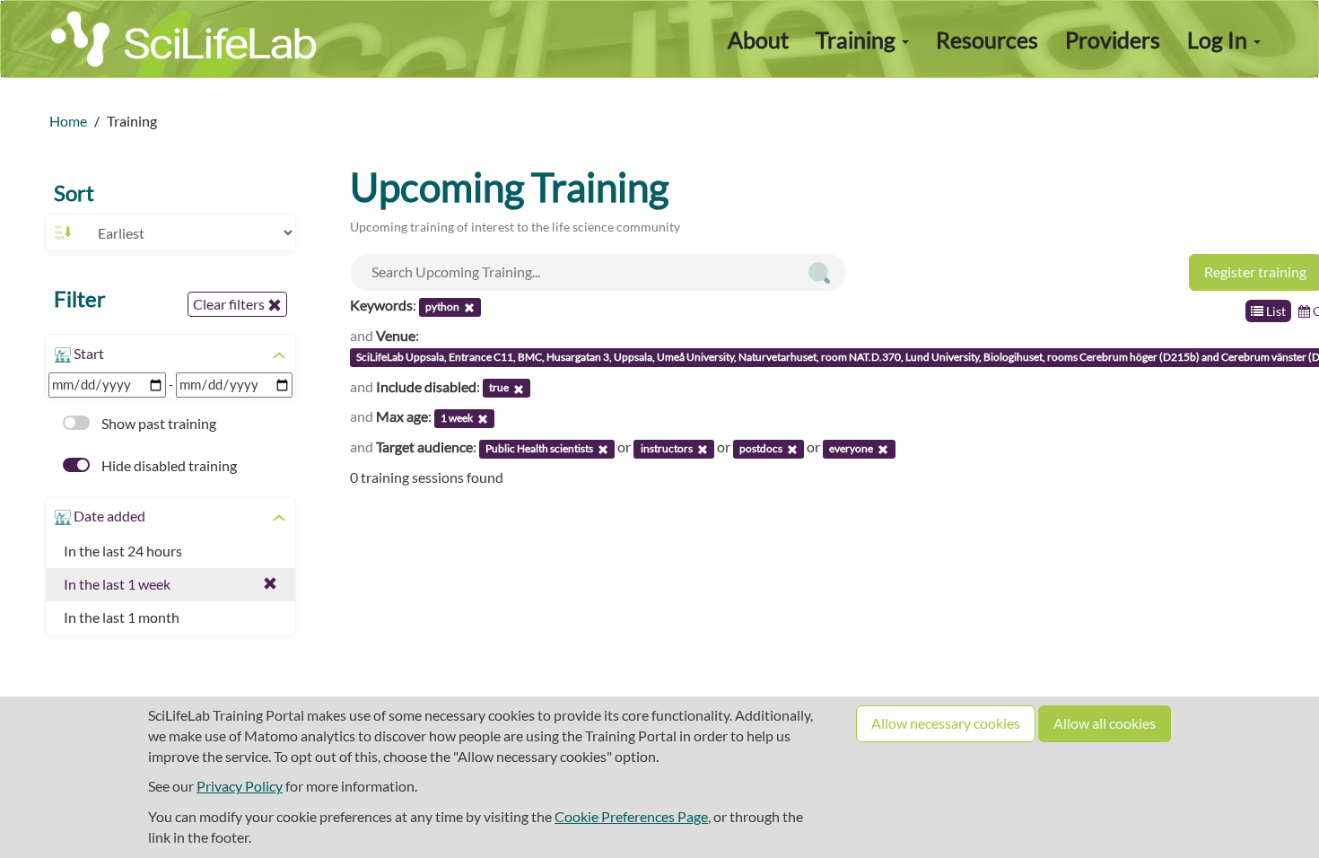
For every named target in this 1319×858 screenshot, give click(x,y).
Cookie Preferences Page (631, 816)
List (1274, 311)
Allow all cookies (1104, 722)
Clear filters (230, 303)
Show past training (157, 423)
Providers (1112, 39)
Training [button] (858, 39)
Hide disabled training (168, 465)
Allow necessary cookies (945, 722)
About (758, 39)
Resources (987, 39)
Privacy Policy (240, 785)
